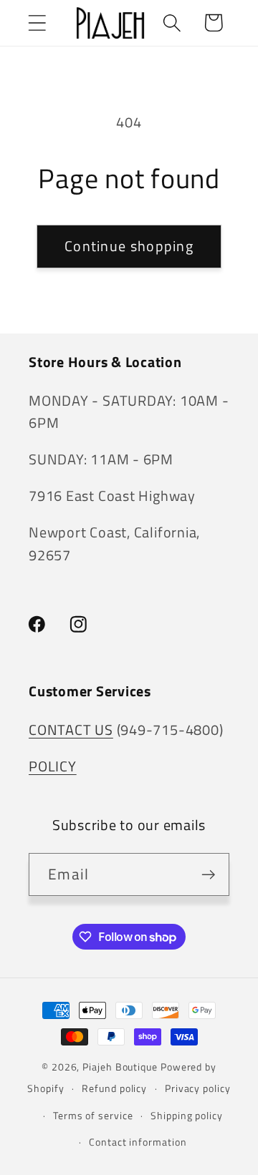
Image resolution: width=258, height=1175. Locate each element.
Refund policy (114, 1088)
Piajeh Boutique (120, 1067)
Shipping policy (186, 1115)
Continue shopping (129, 246)
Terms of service (93, 1115)
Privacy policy (198, 1088)
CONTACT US (71, 730)
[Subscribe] (208, 875)
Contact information (137, 1142)
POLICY (53, 766)
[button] (36, 22)
